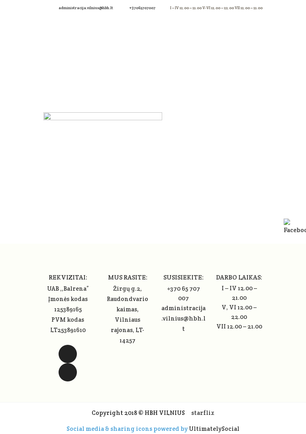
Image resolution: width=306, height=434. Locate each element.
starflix (202, 412)
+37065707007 (142, 7)
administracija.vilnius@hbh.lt (86, 7)
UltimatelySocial (214, 428)
